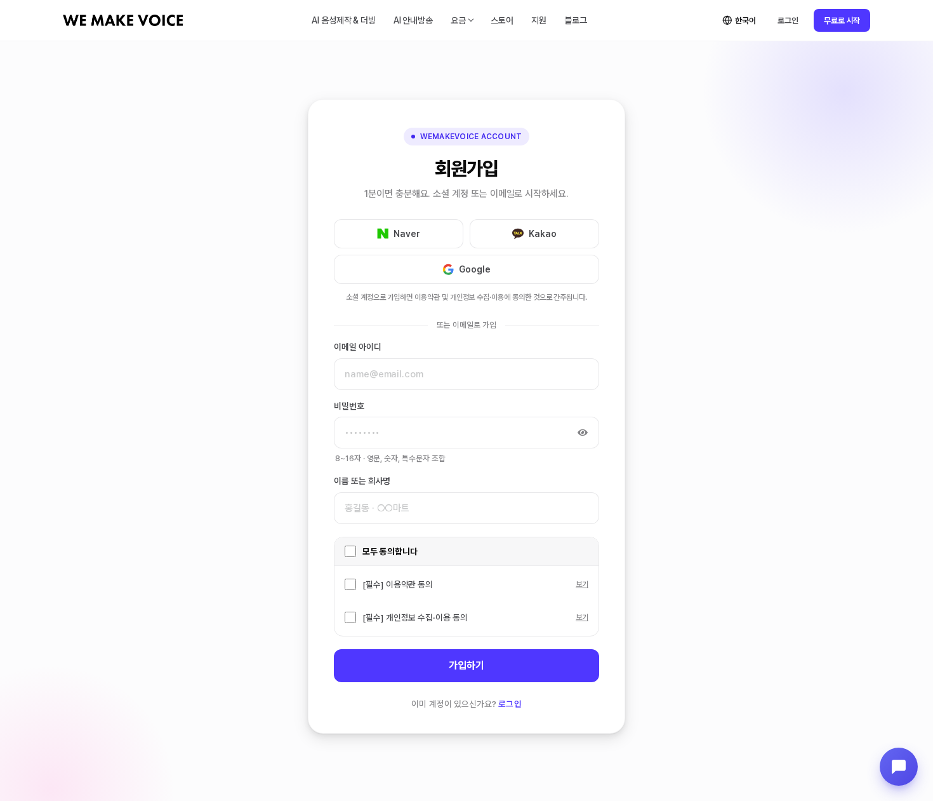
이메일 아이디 (357, 347)
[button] (398, 233)
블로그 (575, 20)
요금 (458, 20)
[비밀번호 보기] (582, 432)
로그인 (787, 20)
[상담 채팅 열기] (899, 767)
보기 (582, 584)
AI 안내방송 (413, 20)
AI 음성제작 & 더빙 (343, 20)
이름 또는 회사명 (362, 481)
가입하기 (466, 665)
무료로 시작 (842, 20)
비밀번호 (349, 406)
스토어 (502, 20)
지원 (538, 20)
